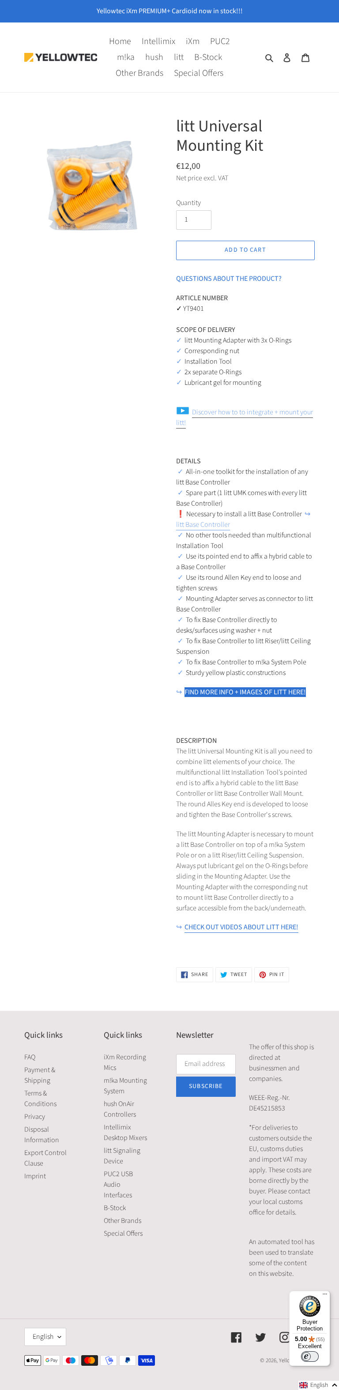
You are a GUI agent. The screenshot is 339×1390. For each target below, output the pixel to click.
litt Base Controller (203, 524)
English (43, 1337)
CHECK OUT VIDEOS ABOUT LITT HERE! (241, 927)
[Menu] (325, 1296)
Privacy (34, 1117)
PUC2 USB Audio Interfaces (118, 1184)
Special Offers (123, 1233)
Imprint (35, 1176)
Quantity (188, 203)
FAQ (29, 1057)
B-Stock (115, 1208)
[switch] (310, 1356)
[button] (318, 1385)
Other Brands (122, 1221)
